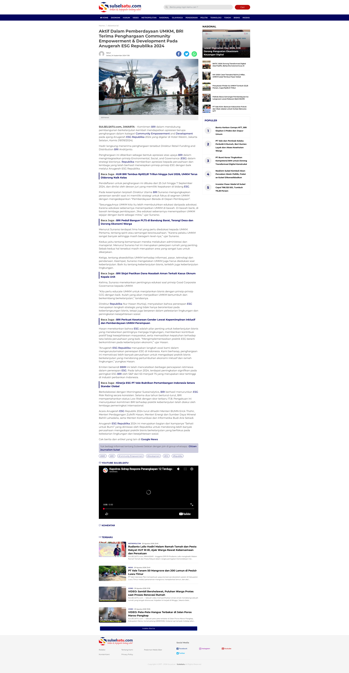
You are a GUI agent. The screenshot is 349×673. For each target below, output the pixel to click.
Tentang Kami (127, 650)
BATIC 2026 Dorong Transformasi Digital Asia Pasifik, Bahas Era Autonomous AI (229, 65)
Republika (138, 136)
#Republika (177, 456)
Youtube (227, 649)
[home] (116, 641)
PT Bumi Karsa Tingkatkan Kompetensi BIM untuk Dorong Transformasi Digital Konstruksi (231, 160)
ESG (128, 136)
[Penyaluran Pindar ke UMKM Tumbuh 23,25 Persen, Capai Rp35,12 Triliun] (206, 86)
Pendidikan (192, 17)
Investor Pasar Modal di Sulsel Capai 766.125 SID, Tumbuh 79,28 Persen (230, 187)
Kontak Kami (104, 654)
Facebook (183, 649)
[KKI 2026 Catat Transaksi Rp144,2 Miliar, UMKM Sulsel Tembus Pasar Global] (206, 75)
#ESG (166, 456)
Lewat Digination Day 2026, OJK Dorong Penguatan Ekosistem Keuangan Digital (222, 51)
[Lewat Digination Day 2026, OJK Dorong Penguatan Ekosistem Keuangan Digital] (226, 43)
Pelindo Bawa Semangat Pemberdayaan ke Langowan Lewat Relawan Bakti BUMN (230, 98)
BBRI (123, 367)
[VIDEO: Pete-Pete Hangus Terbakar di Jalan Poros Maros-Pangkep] (112, 614)
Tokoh (227, 17)
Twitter (182, 653)
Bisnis (237, 17)
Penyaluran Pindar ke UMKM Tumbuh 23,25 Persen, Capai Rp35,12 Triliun (230, 87)
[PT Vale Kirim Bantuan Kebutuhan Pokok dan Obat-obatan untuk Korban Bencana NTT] (206, 108)
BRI (153, 126)
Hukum (126, 17)
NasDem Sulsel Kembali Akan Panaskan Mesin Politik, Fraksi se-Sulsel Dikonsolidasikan (231, 174)
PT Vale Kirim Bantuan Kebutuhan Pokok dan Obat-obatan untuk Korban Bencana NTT (230, 109)
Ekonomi (115, 17)
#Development (153, 456)
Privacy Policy (127, 654)
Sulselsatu (181, 664)
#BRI (112, 456)
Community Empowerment (153, 133)
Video (136, 17)
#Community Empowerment (130, 456)
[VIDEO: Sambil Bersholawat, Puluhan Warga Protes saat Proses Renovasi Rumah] (112, 594)
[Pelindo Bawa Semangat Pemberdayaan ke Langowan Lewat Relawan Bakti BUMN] (206, 97)
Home (105, 17)
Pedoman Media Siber (153, 650)
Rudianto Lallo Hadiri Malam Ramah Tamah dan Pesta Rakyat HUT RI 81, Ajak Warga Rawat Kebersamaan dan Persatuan (162, 550)
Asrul (108, 53)
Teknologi (215, 17)
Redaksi (102, 650)
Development (184, 133)
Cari (242, 7)
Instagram (205, 649)
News (130, 567)
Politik (204, 17)
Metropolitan (149, 17)
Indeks (246, 17)
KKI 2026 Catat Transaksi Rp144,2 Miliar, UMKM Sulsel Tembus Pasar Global (229, 76)
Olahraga (177, 17)
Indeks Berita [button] (148, 628)
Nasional (164, 17)
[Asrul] (102, 54)
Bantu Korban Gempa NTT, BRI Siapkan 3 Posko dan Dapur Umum (231, 130)
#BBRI (102, 456)
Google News (149, 439)
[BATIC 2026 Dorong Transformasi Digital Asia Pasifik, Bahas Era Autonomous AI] (206, 64)
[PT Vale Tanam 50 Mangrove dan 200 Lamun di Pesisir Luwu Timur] (112, 573)
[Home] (120, 7)
